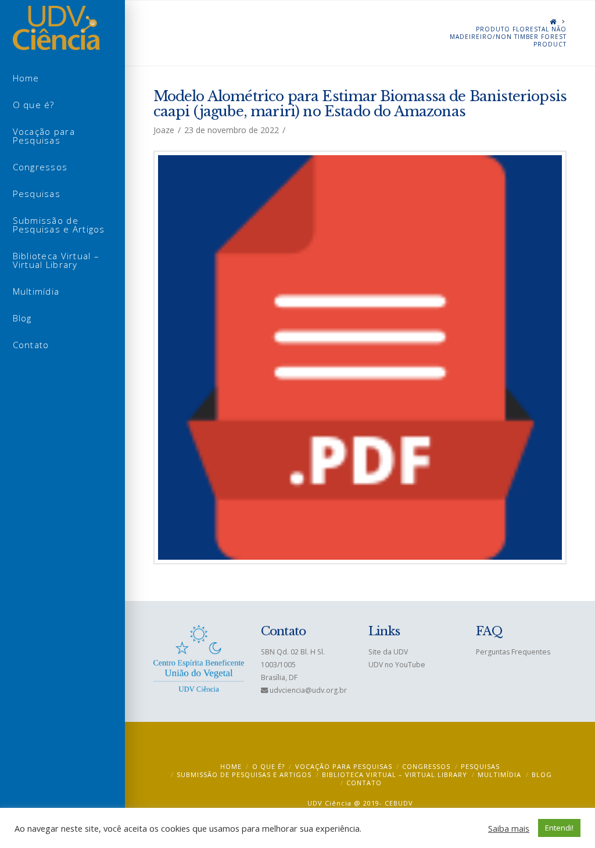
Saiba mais (508, 828)
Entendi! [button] (559, 827)
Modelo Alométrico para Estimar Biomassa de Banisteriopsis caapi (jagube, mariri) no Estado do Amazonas (360, 104)
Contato (364, 782)
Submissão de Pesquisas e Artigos (244, 774)
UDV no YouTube (396, 665)
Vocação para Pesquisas (343, 766)
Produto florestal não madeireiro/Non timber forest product (508, 37)
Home (231, 766)
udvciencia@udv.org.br (308, 690)
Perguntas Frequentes (513, 652)
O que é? (268, 766)
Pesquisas (480, 766)
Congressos (426, 766)
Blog (542, 774)
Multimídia (499, 774)
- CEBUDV (396, 803)
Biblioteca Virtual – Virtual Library (394, 774)
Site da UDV (388, 652)
